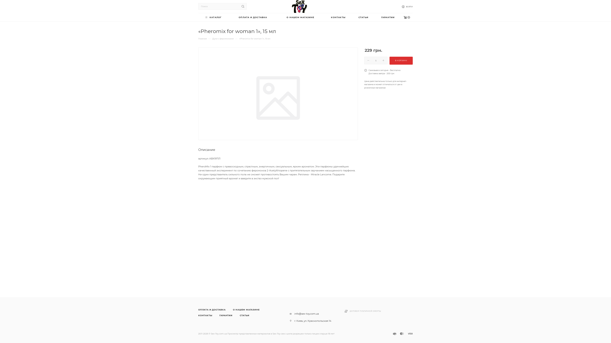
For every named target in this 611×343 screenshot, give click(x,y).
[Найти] (243, 6)
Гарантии (225, 315)
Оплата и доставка (212, 309)
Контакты (205, 315)
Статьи (244, 315)
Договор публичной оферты (365, 311)
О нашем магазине (246, 309)
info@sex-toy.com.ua (306, 313)
